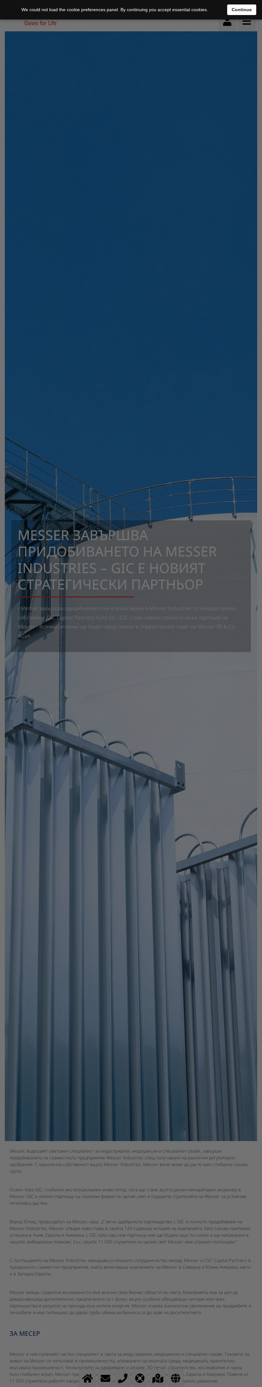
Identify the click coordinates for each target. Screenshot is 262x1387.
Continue (242, 9)
